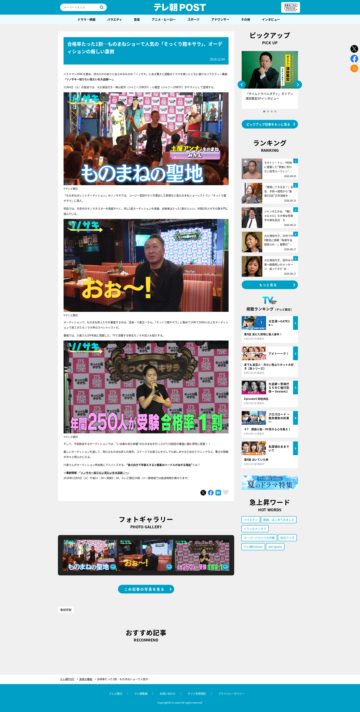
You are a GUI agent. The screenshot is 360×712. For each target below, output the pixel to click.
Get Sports (275, 547)
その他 (245, 19)
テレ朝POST (180, 7)
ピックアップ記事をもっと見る (268, 124)
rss (354, 68)
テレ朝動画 (141, 693)
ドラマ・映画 (86, 19)
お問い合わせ (168, 693)
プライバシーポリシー (231, 693)
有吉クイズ (287, 538)
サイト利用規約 (197, 693)
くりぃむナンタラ (255, 529)
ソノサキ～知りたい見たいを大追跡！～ (104, 472)
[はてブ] (218, 492)
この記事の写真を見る (144, 589)
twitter (354, 49)
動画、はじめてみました (278, 520)
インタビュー (271, 19)
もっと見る (268, 285)
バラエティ (114, 19)
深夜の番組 (85, 679)
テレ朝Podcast (253, 547)
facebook (354, 58)
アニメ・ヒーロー (164, 19)
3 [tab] (272, 111)
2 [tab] (268, 111)
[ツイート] (203, 492)
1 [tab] (264, 111)
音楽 (137, 19)
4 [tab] (275, 111)
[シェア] (211, 492)
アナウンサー (220, 19)
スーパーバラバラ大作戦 (259, 538)
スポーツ (194, 19)
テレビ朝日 (115, 693)
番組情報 (65, 610)
